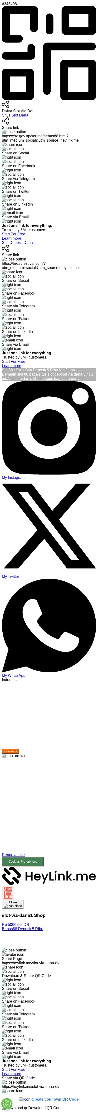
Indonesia (10, 751)
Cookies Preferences (23, 861)
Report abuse (13, 855)
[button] (49, 812)
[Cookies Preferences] (7, 1104)
